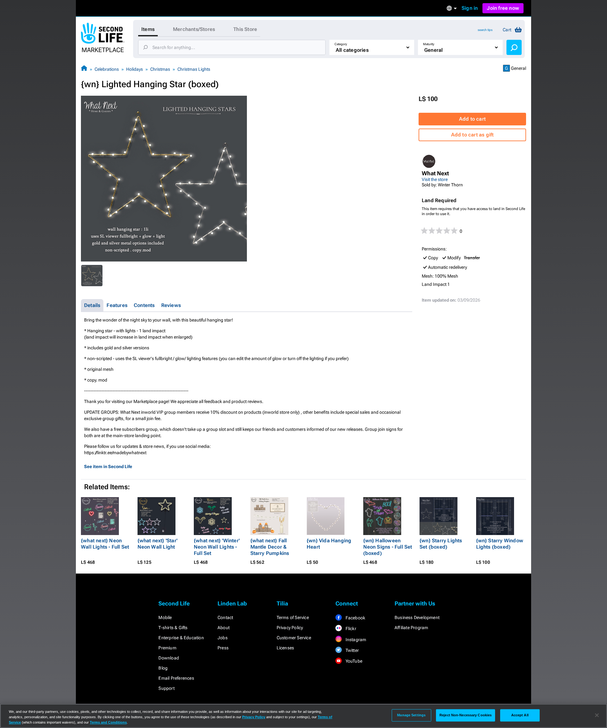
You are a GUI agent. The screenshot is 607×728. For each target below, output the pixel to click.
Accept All (520, 715)
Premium (167, 647)
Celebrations (107, 69)
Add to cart (472, 119)
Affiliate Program (411, 627)
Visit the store (435, 179)
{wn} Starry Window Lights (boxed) (500, 544)
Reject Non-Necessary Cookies (465, 715)
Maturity (428, 44)
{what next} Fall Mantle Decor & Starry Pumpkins (269, 547)
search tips (485, 30)
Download (168, 657)
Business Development (417, 617)
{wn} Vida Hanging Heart (329, 544)
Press (223, 647)
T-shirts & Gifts (172, 627)
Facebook (354, 617)
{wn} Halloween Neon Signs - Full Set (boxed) (387, 547)
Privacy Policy (290, 627)
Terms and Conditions (108, 722)
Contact (225, 617)
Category (340, 44)
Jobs (223, 637)
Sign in (470, 8)
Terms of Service (293, 617)
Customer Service (294, 637)
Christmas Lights (193, 69)
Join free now (503, 8)
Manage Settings (411, 715)
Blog (163, 668)
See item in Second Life (108, 466)
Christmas (160, 69)
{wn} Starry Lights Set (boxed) (441, 544)
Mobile (165, 617)
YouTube (353, 661)
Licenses (285, 647)
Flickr (350, 628)
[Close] (597, 715)
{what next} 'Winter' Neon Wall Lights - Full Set (217, 547)
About (224, 627)
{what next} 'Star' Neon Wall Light (158, 544)
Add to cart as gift (472, 135)
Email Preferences (176, 678)
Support (166, 688)
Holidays (134, 69)
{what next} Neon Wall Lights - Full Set (105, 544)
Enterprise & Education (181, 637)
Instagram (355, 639)
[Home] (84, 69)
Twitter (351, 650)
